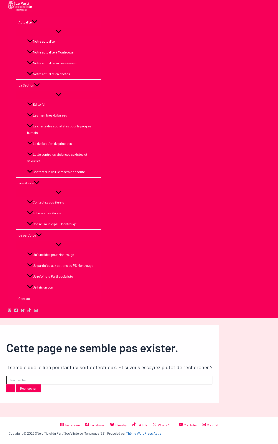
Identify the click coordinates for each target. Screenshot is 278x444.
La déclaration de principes (52, 143)
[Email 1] (36, 311)
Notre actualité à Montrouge (53, 52)
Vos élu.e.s (26, 183)
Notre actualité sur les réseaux (55, 63)
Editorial (39, 104)
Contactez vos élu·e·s (48, 202)
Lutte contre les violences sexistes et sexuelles (57, 157)
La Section (26, 85)
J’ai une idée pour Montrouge (53, 254)
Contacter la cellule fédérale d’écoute (59, 172)
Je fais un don (43, 287)
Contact (24, 298)
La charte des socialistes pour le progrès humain (59, 129)
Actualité (25, 22)
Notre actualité (44, 41)
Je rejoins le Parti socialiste (53, 276)
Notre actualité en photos (51, 74)
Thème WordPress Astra (144, 433)
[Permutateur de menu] (58, 32)
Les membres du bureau (50, 115)
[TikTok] (29, 311)
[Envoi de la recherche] (10, 388)
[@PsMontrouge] (10, 311)
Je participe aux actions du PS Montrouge (63, 265)
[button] (34, 22)
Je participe (27, 235)
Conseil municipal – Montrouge (55, 224)
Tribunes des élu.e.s (47, 213)
